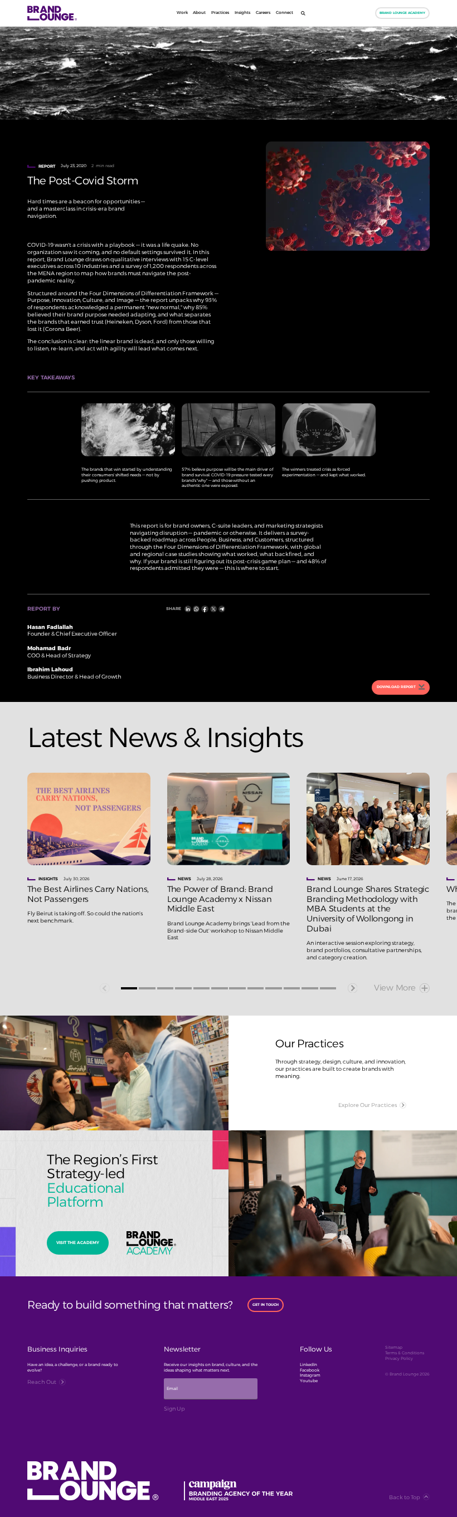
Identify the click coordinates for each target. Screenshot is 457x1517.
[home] (68, 13)
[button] (129, 988)
